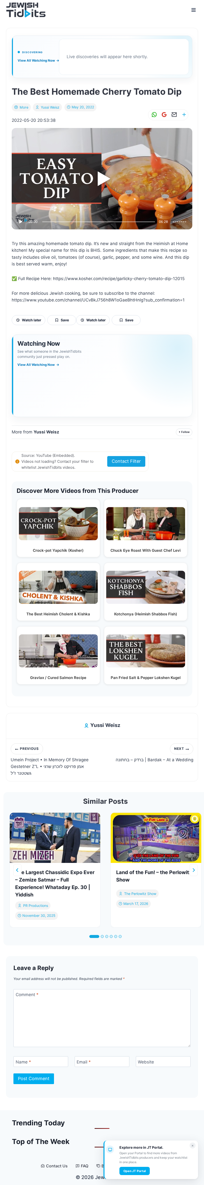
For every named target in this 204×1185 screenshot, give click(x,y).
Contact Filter (126, 461)
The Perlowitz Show (140, 893)
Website (146, 1061)
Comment (27, 994)
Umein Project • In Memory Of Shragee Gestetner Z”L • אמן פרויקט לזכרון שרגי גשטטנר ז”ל (50, 761)
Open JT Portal (134, 1171)
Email (84, 1061)
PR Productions (35, 905)
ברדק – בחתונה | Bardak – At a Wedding (154, 754)
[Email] (173, 115)
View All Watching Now (38, 60)
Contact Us (57, 1166)
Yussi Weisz (50, 107)
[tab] (94, 936)
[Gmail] (163, 115)
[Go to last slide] (17, 870)
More (24, 107)
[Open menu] (193, 10)
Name (23, 1061)
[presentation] (55, 838)
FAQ (84, 1166)
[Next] (194, 870)
